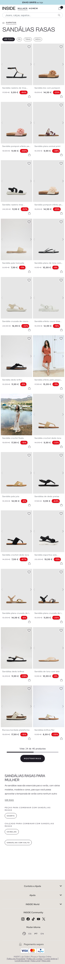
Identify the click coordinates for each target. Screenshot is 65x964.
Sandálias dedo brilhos (13, 671)
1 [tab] (4, 46)
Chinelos (12, 832)
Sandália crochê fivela (13, 438)
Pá (19, 39)
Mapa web (46, 961)
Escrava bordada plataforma (16, 730)
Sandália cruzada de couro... (16, 321)
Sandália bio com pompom (47, 88)
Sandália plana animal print (47, 146)
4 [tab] (8, 46)
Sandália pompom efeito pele (16, 146)
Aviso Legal (35, 961)
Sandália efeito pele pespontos (50, 380)
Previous (4, 64)
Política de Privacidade (16, 959)
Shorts (11, 816)
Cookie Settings (50, 959)
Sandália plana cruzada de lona (17, 613)
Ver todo (8, 39)
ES (30, 933)
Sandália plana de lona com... (49, 263)
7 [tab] (13, 163)
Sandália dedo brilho (12, 380)
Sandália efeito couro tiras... (48, 321)
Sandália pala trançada (13, 263)
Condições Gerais (22, 961)
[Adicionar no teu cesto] (29, 96)
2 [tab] (5, 46)
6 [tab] (12, 163)
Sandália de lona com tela (47, 671)
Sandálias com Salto (18, 843)
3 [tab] (7, 46)
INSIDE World (32, 904)
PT (36, 933)
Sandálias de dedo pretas (47, 496)
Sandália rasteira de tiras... (15, 88)
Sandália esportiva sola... (47, 555)
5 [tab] (10, 163)
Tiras (27, 39)
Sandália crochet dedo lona (48, 438)
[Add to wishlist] (29, 46)
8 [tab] (15, 279)
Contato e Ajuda (32, 886)
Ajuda (32, 895)
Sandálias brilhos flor (45, 730)
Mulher (23, 8)
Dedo (38, 39)
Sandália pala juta (10, 496)
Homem (33, 8)
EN (42, 933)
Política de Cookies (34, 959)
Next (29, 64)
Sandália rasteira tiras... (13, 204)
